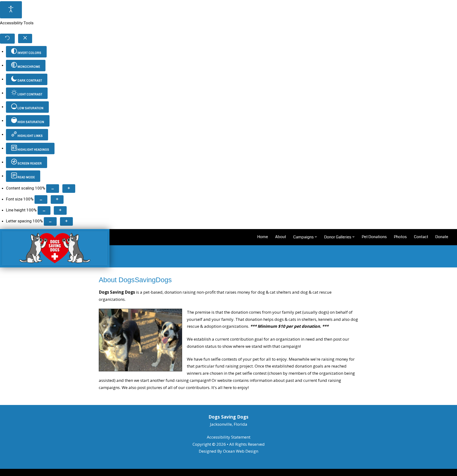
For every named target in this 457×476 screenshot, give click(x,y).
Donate (441, 237)
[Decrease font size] (41, 199)
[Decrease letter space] (50, 221)
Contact (421, 237)
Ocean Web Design (240, 451)
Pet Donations (374, 237)
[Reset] (7, 39)
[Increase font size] (57, 199)
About (280, 237)
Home (262, 237)
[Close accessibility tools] (25, 38)
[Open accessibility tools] (11, 9)
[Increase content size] (68, 188)
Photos (400, 237)
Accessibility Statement (228, 437)
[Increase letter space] (66, 221)
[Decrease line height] (44, 210)
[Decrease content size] (52, 188)
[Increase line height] (60, 210)
